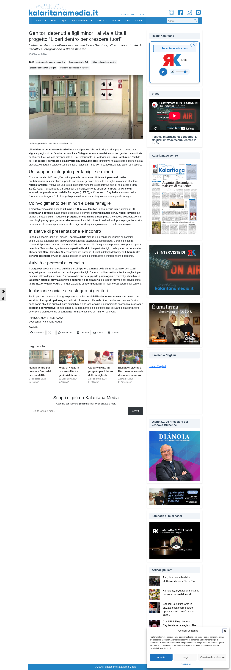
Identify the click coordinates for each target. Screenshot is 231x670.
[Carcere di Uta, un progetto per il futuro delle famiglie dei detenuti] (100, 357)
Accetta (161, 657)
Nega (185, 657)
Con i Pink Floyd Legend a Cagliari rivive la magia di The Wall (179, 625)
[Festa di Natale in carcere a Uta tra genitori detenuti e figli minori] (71, 357)
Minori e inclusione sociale (104, 62)
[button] (224, 630)
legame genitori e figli (78, 62)
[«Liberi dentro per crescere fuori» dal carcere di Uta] (41, 357)
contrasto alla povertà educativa (50, 62)
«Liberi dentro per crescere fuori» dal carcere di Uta (40, 371)
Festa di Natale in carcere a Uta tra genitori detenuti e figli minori (69, 371)
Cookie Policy (186, 664)
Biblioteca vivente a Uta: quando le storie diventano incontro (130, 371)
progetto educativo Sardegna (43, 68)
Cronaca (39, 20)
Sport (64, 20)
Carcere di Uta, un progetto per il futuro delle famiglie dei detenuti (100, 371)
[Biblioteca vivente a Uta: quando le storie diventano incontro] (130, 357)
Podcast (116, 20)
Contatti (139, 20)
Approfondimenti (80, 20)
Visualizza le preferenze (212, 657)
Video (127, 20)
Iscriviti (135, 411)
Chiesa (100, 20)
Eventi (54, 20)
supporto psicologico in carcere (74, 68)
